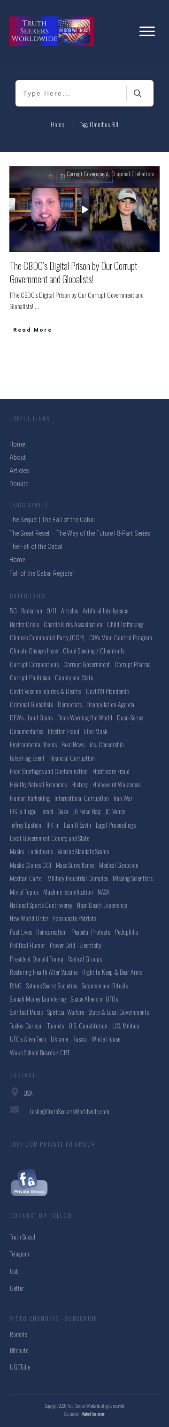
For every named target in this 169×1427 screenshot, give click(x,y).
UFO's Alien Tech (28, 1039)
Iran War (123, 798)
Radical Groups (85, 958)
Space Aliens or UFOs (94, 998)
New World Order (29, 918)
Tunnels (55, 1025)
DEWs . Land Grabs (31, 717)
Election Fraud (63, 731)
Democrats (70, 704)
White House (106, 1039)
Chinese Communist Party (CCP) (47, 637)
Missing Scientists (133, 878)
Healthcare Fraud (111, 771)
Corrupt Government (88, 174)
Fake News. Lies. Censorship (92, 744)
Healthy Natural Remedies (38, 784)
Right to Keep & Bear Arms (112, 972)
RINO (16, 985)
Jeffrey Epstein (25, 825)
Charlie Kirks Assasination (73, 624)
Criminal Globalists (133, 174)
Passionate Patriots (74, 918)
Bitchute (19, 1350)
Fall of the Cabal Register (41, 573)
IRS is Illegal (23, 811)
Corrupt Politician (30, 677)
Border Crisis (24, 624)
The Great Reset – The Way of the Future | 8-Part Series (79, 533)
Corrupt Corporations (34, 664)
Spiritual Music (26, 1012)
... (37, 306)
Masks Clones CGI (30, 865)
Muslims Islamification (68, 892)
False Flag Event (27, 758)
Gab (14, 1271)
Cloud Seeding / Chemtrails (93, 650)
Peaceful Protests (90, 932)
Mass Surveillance (75, 865)
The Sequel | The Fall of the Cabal (52, 519)
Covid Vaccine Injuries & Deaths (45, 691)
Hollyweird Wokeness (116, 784)
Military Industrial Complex (77, 878)
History (79, 784)
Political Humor (27, 945)
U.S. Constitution (88, 1025)
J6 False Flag (86, 811)
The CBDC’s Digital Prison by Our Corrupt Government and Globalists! (73, 272)
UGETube (20, 1366)
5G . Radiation (26, 610)
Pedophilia (126, 932)
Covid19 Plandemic (107, 691)
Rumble (18, 1334)
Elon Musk (96, 731)
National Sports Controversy (41, 905)
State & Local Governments (119, 1012)
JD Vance (115, 811)
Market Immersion (93, 1413)
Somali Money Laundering (38, 998)
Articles (69, 610)
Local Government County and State (49, 838)
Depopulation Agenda (110, 704)
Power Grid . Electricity (75, 945)
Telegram (19, 1253)
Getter (17, 1288)
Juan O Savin (77, 825)
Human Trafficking (30, 798)
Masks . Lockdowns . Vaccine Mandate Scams (59, 851)
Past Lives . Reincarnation (38, 932)
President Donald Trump (36, 958)
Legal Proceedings (116, 825)
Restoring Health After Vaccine (43, 972)
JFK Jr (52, 825)
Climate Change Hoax (34, 650)
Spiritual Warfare (65, 1012)
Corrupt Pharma (133, 664)
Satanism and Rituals (105, 985)
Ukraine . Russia (69, 1039)
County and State (74, 677)
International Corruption (81, 798)
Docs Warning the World (84, 717)
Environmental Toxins (33, 744)
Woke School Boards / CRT (39, 1052)
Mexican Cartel (26, 878)
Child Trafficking (125, 624)
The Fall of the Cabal (35, 546)
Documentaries (26, 731)
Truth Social (22, 1236)
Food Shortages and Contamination (49, 771)
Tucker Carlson (26, 1025)
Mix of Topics (24, 892)
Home (17, 559)
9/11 (51, 610)
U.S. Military (125, 1025)
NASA (104, 892)
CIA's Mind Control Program (120, 637)
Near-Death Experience (102, 905)
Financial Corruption (72, 758)
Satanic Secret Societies (51, 985)
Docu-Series (130, 717)
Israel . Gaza (54, 811)
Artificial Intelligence (105, 610)
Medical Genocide (118, 865)
